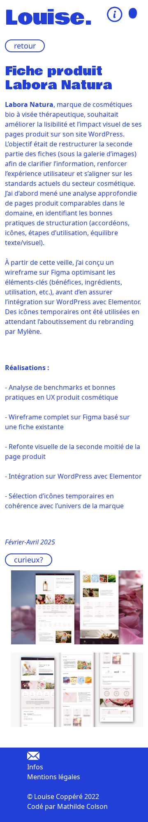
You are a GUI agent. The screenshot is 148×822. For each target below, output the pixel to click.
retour (25, 46)
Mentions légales (53, 776)
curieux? (28, 560)
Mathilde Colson (82, 806)
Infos (35, 766)
